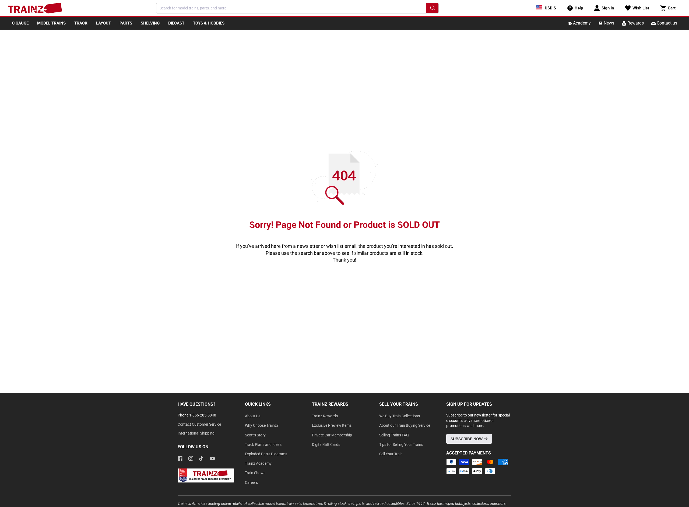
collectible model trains (266, 503)
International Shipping (196, 433)
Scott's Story (255, 435)
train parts (356, 503)
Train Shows (255, 473)
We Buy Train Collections (399, 416)
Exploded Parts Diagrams (266, 454)
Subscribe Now (467, 439)
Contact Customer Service (199, 424)
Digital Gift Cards (326, 444)
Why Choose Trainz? (262, 425)
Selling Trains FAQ (394, 435)
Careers (251, 482)
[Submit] (432, 9)
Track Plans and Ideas (263, 444)
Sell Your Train (391, 454)
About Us (252, 416)
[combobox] (297, 8)
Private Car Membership (332, 435)
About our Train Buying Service (404, 425)
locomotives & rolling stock (325, 503)
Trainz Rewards (325, 416)
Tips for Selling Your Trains (401, 444)
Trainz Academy (258, 463)
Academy (581, 23)
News (608, 23)
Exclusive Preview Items (331, 425)
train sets (294, 503)
